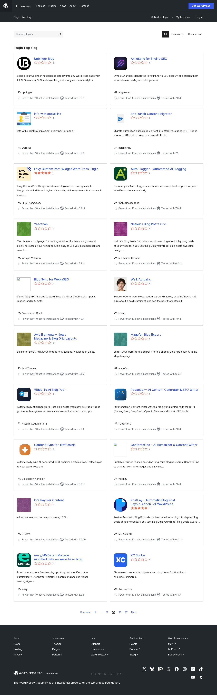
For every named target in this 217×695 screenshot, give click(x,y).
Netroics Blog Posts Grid (148, 224)
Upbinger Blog (44, 58)
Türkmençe (52, 673)
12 (126, 612)
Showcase (58, 638)
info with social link (47, 114)
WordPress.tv (100, 654)
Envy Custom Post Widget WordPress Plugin (66, 169)
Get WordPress (201, 5)
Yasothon (41, 224)
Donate (135, 649)
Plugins (56, 649)
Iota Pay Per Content (49, 500)
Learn (94, 638)
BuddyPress (176, 654)
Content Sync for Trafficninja (54, 445)
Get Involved (137, 638)
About (17, 638)
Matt (172, 643)
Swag (134, 654)
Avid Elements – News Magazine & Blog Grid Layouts (55, 336)
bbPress (174, 649)
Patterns (57, 654)
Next (134, 612)
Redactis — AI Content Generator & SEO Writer (165, 389)
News (17, 643)
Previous (85, 612)
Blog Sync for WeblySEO (51, 279)
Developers (97, 649)
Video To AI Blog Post (49, 389)
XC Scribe (138, 555)
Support (95, 643)
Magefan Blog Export (146, 334)
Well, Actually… (141, 279)
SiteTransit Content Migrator (151, 114)
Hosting (18, 649)
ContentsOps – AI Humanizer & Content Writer (164, 445)
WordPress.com (178, 638)
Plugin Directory (23, 17)
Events (133, 643)
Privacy (18, 654)
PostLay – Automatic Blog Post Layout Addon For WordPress (153, 502)
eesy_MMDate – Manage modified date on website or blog (58, 557)
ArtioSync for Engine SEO (149, 58)
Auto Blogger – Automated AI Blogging (158, 169)
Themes (56, 643)
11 (120, 612)
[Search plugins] (59, 34)
